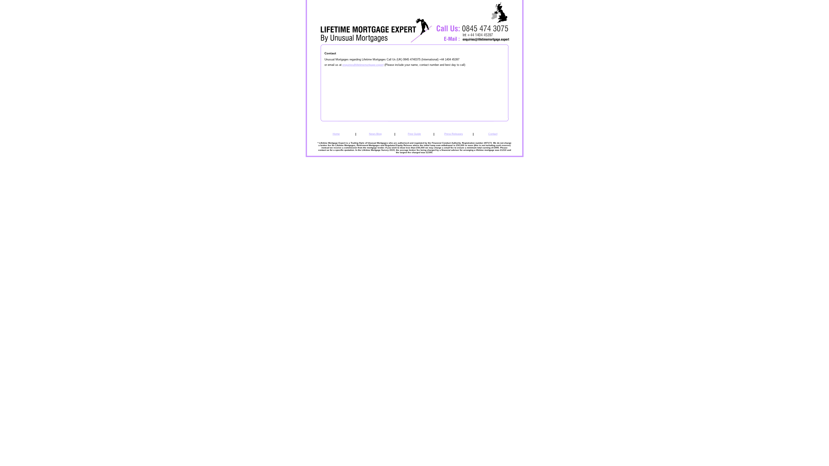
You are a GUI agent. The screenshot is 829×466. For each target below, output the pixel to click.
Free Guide (414, 133)
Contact (492, 133)
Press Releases (453, 133)
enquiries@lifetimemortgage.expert (363, 64)
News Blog (375, 133)
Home (336, 133)
